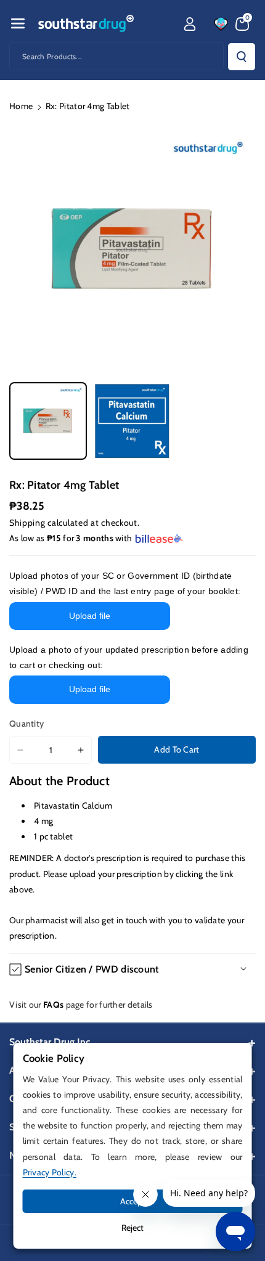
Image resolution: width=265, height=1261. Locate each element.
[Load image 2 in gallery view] (132, 421)
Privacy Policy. (50, 1172)
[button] (17, 23)
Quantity (26, 723)
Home (21, 106)
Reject (132, 1227)
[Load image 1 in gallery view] (48, 421)
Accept (132, 1201)
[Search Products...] (241, 56)
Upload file (89, 616)
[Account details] (189, 24)
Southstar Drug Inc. (50, 1042)
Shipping (27, 522)
